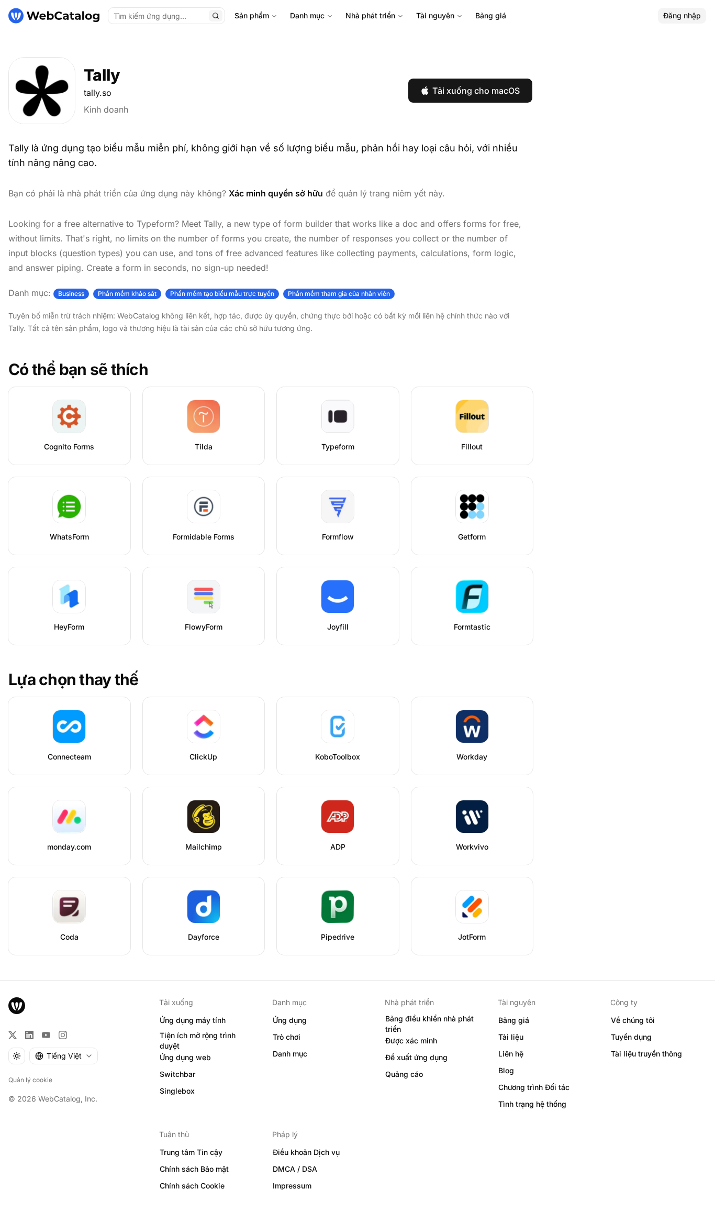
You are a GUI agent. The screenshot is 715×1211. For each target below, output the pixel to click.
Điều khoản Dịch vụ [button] (306, 1152)
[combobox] (63, 1056)
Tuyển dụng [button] (631, 1036)
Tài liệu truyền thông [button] (646, 1053)
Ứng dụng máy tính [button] (193, 1020)
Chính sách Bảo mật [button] (194, 1168)
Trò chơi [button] (286, 1036)
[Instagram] (63, 1035)
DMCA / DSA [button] (295, 1168)
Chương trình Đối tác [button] (533, 1087)
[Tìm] (215, 15)
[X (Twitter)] (12, 1035)
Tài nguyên (435, 15)
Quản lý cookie (30, 1080)
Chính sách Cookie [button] (192, 1185)
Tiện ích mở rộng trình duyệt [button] (198, 1040)
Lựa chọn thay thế (73, 679)
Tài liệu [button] (510, 1036)
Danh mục (307, 15)
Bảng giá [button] (513, 1020)
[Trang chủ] (53, 15)
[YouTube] (46, 1035)
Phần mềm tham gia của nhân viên (339, 294)
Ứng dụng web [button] (185, 1057)
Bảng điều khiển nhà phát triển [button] (429, 1024)
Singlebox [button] (177, 1090)
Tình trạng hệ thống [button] (532, 1103)
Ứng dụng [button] (290, 1020)
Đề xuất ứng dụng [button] (416, 1057)
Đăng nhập (682, 15)
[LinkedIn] (29, 1035)
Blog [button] (506, 1070)
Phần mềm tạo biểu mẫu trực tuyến (222, 294)
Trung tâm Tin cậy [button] (191, 1152)
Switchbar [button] (177, 1074)
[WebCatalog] (16, 1005)
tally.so (97, 92)
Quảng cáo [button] (404, 1074)
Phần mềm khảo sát (127, 294)
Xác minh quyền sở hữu (276, 193)
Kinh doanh (106, 109)
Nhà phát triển (370, 15)
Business (71, 294)
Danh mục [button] (290, 1053)
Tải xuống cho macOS (476, 90)
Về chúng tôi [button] (633, 1020)
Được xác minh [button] (411, 1040)
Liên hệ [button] (510, 1053)
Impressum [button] (292, 1185)
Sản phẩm (251, 15)
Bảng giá (490, 15)
